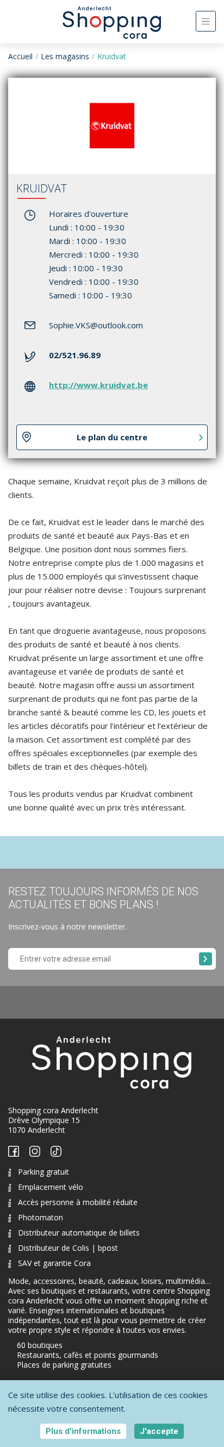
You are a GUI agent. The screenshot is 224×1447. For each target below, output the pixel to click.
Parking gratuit (43, 1172)
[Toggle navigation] (206, 21)
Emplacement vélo (50, 1187)
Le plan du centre (112, 437)
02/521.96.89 (75, 355)
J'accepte (159, 1431)
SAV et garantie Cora (54, 1263)
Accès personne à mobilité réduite (78, 1202)
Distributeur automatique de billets (79, 1232)
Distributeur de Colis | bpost (68, 1248)
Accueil (20, 56)
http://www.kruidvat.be (98, 384)
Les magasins (65, 56)
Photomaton (40, 1217)
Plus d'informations (83, 1431)
